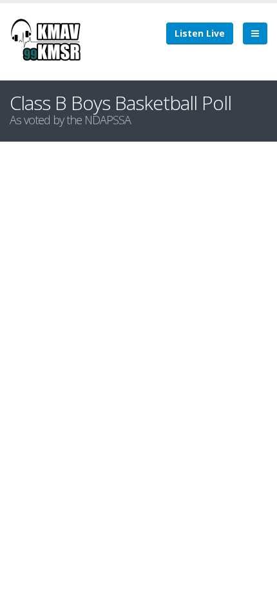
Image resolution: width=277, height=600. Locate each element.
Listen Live (200, 33)
